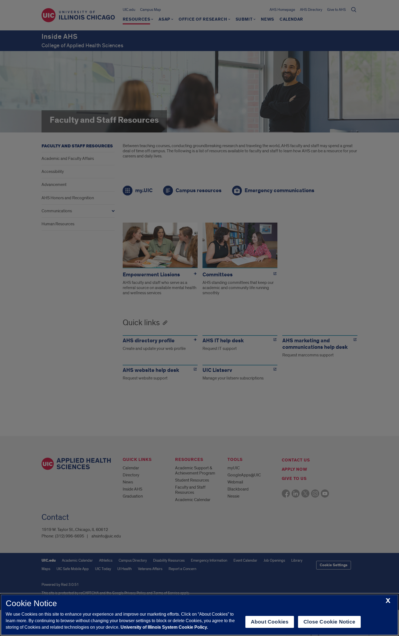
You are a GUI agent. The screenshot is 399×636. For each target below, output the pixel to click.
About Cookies (270, 622)
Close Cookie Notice (329, 622)
